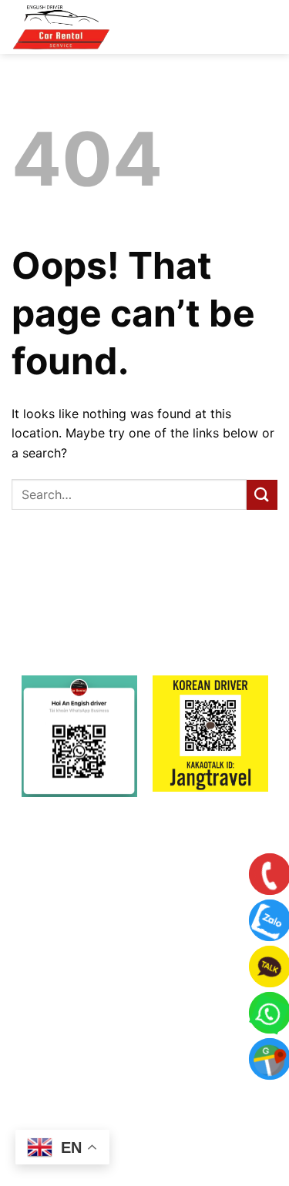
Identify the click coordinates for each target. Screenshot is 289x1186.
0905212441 (169, 1050)
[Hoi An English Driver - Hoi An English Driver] (89, 27)
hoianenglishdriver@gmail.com (167, 1015)
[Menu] (251, 30)
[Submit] (262, 495)
